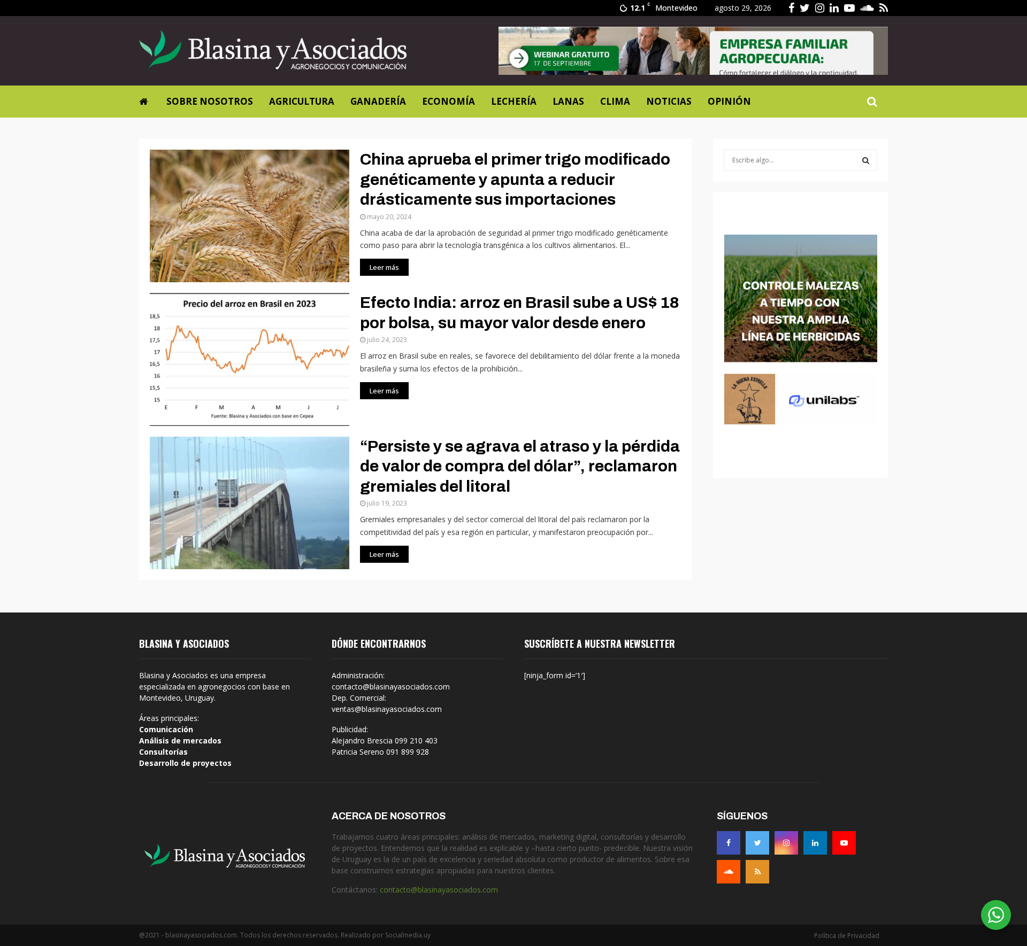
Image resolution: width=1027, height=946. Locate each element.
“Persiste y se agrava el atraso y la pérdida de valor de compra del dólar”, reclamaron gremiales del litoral (520, 466)
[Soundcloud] (728, 871)
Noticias (669, 101)
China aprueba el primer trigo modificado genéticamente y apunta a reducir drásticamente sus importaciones (515, 179)
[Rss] (757, 871)
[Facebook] (728, 843)
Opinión (729, 101)
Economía (448, 101)
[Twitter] (757, 843)
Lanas (568, 101)
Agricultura (301, 101)
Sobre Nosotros (209, 101)
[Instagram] (786, 843)
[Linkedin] (815, 843)
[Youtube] (844, 843)
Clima (615, 101)
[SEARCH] (865, 160)
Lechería (514, 101)
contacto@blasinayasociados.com (439, 890)
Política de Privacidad (846, 935)
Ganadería (378, 101)
